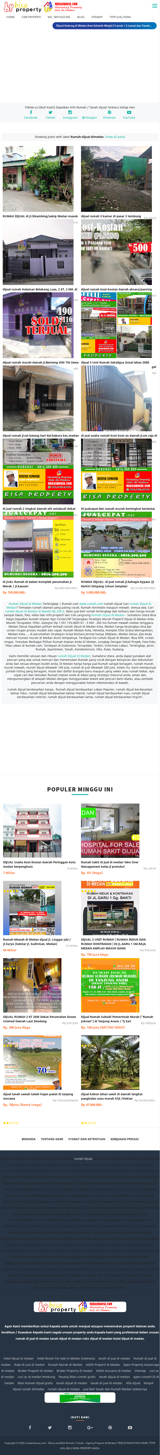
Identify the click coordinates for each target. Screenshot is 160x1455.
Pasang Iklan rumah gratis (77, 1377)
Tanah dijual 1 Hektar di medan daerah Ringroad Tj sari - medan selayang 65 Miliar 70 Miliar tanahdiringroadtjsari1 (104, 25)
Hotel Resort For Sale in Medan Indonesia (66, 1358)
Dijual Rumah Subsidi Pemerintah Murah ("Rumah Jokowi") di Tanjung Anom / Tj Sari (118, 1022)
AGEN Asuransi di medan (113, 1371)
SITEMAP (96, 17)
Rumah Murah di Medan (65, 1365)
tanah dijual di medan (115, 1377)
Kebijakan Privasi (124, 1139)
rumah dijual (83, 1159)
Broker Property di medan (75, 1371)
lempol (148, 1383)
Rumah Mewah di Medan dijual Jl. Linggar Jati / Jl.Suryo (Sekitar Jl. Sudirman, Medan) (40, 944)
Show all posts (115, 137)
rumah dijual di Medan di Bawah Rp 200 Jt (34, 611)
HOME (10, 17)
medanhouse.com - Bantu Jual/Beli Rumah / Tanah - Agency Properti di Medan (70, 1443)
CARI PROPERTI (31, 17)
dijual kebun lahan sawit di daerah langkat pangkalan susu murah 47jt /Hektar (118, 1099)
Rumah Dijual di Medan (26, 604)
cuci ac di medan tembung (36, 1377)
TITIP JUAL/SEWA (120, 17)
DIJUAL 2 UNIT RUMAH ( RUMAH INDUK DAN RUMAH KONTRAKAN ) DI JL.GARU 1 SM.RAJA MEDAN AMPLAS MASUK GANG (118, 946)
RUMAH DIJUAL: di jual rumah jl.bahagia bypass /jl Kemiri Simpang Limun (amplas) (118, 587)
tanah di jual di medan (114, 1358)
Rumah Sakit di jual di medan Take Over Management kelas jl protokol (118, 867)
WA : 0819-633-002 (59, 17)
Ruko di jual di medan (29, 1365)
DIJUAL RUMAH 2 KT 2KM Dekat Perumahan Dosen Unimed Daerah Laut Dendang (40, 1022)
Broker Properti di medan (35, 1371)
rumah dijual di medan (64, 1389)
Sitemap (140, 1371)
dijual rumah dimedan (28, 1389)
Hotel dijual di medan (19, 1358)
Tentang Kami (52, 1139)
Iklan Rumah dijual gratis (35, 1383)
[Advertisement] (80, 66)
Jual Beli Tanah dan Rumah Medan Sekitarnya (115, 1389)
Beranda (29, 1139)
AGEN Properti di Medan (103, 1365)
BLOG (80, 17)
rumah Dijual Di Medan (74, 656)
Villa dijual (133, 1383)
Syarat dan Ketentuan (86, 1139)
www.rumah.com (91, 604)
